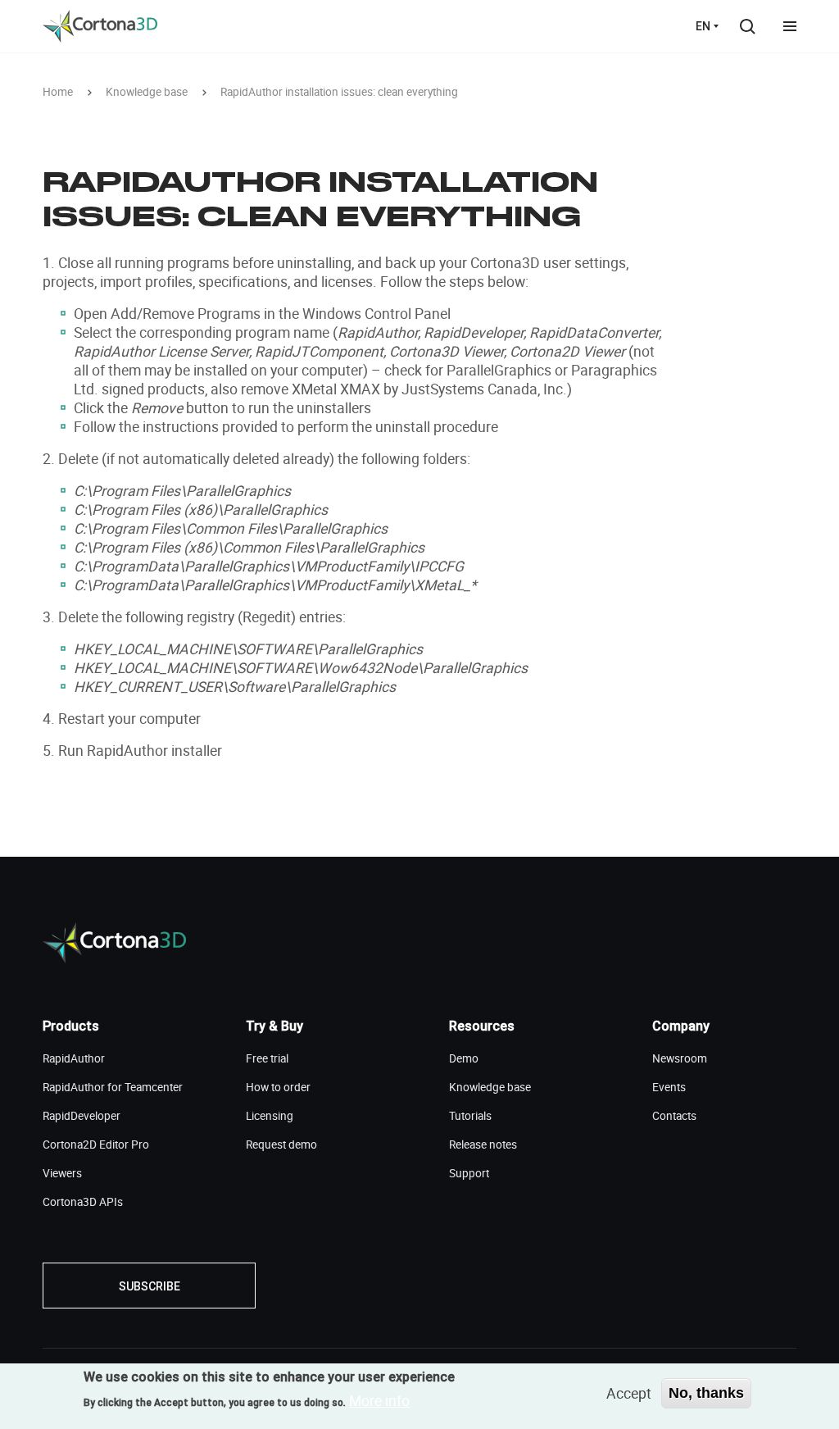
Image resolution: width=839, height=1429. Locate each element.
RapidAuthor (74, 1058)
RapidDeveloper (81, 1115)
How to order (278, 1087)
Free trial (267, 1058)
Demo (463, 1058)
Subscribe (149, 1286)
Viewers (62, 1173)
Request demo (281, 1144)
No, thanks (706, 1393)
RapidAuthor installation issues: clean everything (339, 92)
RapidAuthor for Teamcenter (113, 1087)
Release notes (483, 1144)
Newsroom (679, 1058)
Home (58, 92)
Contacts (674, 1115)
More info (379, 1400)
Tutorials (470, 1115)
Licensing (269, 1115)
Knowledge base (147, 92)
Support (469, 1173)
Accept (628, 1393)
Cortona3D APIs (83, 1202)
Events (669, 1087)
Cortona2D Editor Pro (96, 1144)
